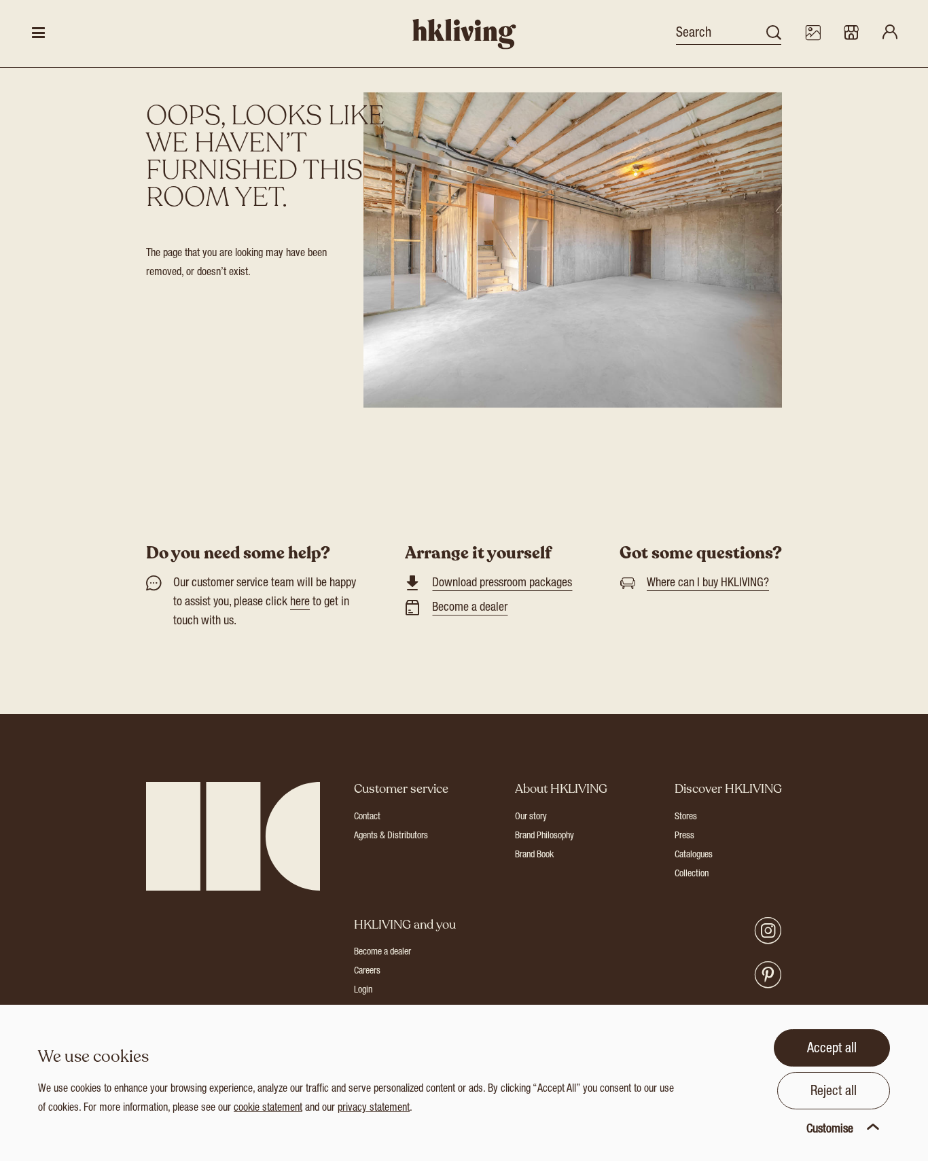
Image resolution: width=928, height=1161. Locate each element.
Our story (531, 817)
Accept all (832, 1049)
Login (363, 990)
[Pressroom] (812, 34)
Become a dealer (469, 608)
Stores (686, 817)
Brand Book (534, 855)
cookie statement (268, 1108)
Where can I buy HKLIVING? (708, 583)
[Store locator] (851, 34)
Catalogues (694, 855)
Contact (367, 817)
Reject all (833, 1092)
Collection (692, 874)
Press (684, 836)
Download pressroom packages (502, 583)
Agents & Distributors (391, 836)
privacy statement (374, 1108)
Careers (367, 971)
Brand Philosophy (544, 836)
